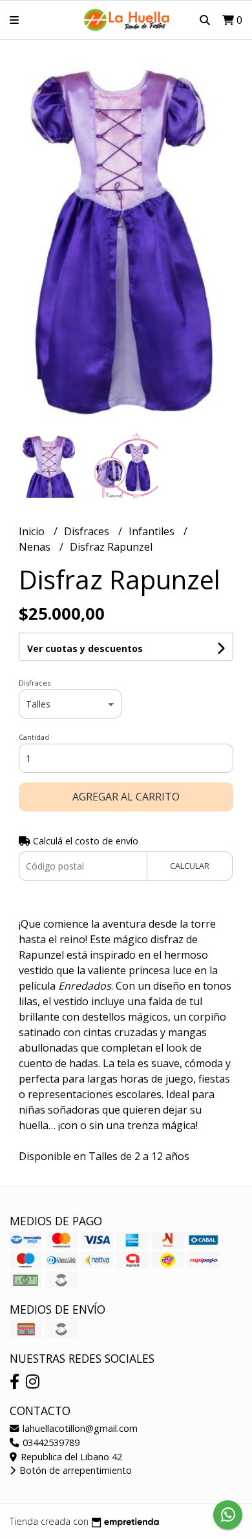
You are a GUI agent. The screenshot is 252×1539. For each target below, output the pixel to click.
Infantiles (153, 531)
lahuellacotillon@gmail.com (79, 1428)
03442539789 (49, 1442)
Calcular (189, 865)
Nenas (36, 547)
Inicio (33, 531)
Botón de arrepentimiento (74, 1470)
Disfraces (88, 531)
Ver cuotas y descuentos (85, 648)
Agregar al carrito (126, 797)
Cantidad (34, 737)
